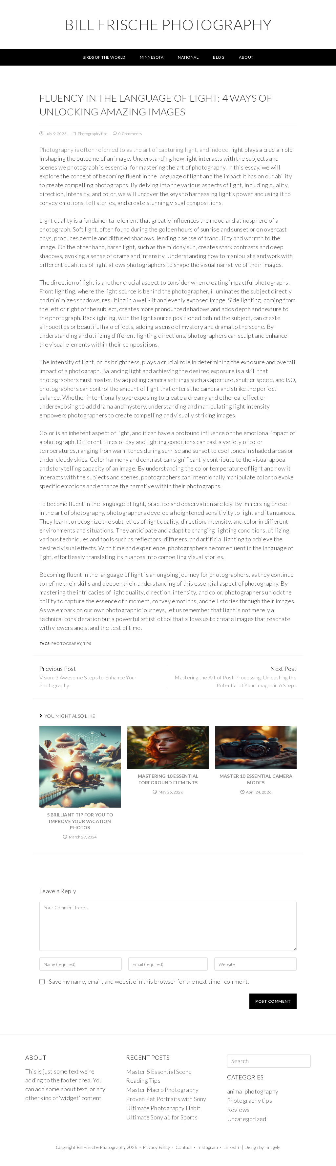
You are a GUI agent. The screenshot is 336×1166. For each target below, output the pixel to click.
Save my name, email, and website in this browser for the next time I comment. (149, 981)
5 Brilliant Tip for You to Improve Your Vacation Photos (80, 821)
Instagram (207, 1147)
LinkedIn (232, 1147)
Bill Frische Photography (168, 24)
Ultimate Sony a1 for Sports (161, 1117)
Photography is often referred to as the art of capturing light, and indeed (133, 149)
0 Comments (130, 133)
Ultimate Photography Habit (163, 1108)
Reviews (238, 1109)
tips (87, 643)
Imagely (273, 1147)
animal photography (253, 1091)
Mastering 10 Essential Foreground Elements (168, 779)
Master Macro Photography (162, 1089)
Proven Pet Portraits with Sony (166, 1098)
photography (66, 643)
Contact (184, 1147)
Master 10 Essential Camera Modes (256, 779)
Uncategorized (246, 1118)
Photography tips (93, 133)
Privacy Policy (156, 1147)
